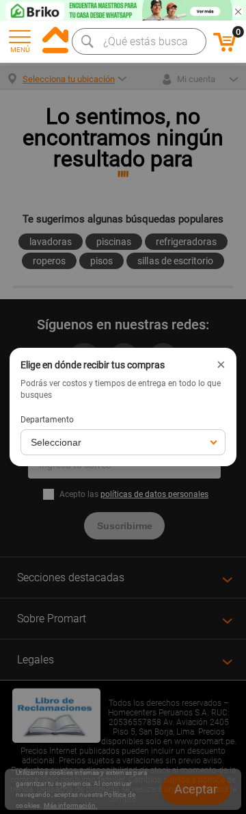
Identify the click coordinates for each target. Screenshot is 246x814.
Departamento (47, 419)
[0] (225, 49)
